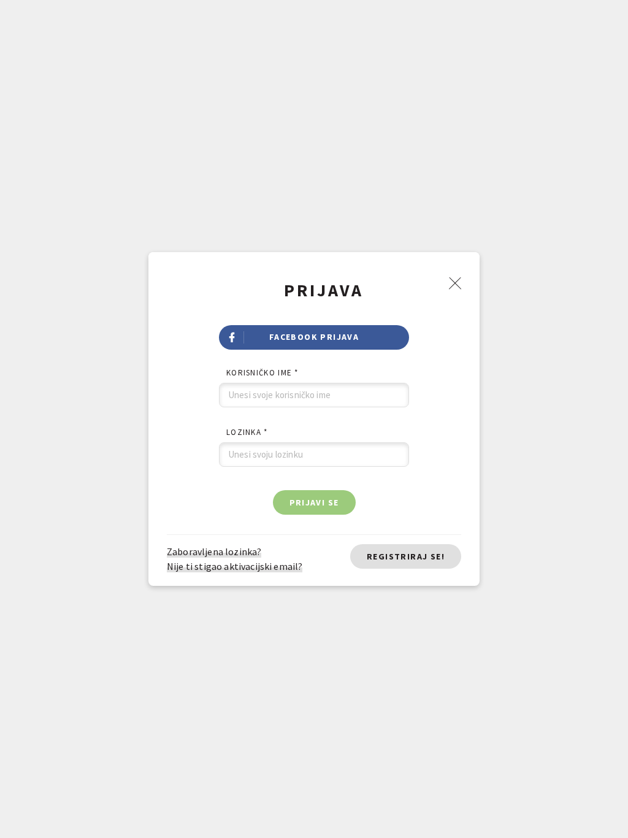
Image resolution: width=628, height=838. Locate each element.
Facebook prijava (314, 336)
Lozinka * (247, 432)
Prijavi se (314, 502)
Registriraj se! (406, 556)
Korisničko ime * (262, 372)
